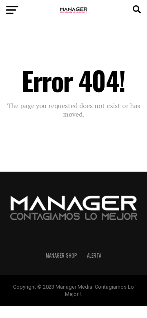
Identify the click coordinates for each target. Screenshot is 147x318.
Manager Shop (61, 255)
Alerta (94, 255)
